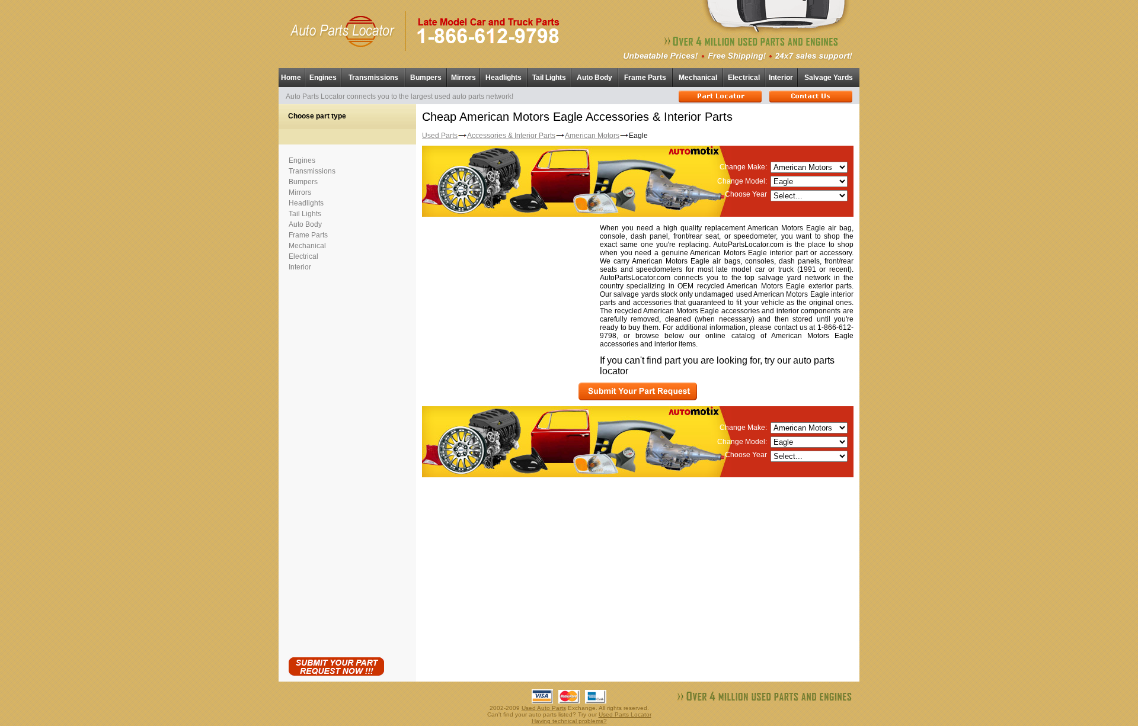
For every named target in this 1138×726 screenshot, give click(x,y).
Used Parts (440, 135)
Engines (323, 77)
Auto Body (594, 77)
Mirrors (463, 77)
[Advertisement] (336, 462)
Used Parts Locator (625, 714)
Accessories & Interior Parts (511, 135)
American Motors (592, 135)
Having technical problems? (569, 721)
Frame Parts (645, 77)
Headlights (503, 77)
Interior (781, 77)
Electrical (744, 77)
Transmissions (373, 77)
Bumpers (426, 77)
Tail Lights (549, 77)
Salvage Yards (828, 77)
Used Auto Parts (544, 708)
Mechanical (698, 77)
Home (291, 77)
